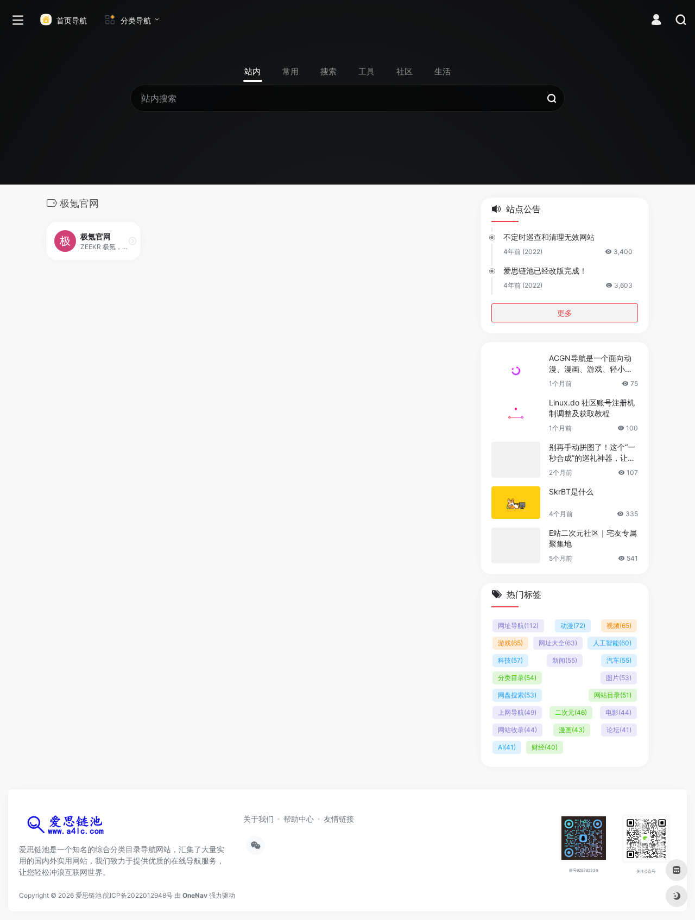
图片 (618, 678)
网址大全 (558, 643)
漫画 (572, 730)
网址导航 (518, 625)
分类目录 (517, 678)
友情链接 (339, 818)
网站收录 (517, 730)
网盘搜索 (517, 695)
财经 (545, 747)
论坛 (618, 730)
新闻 (564, 660)
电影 (618, 712)
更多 (564, 313)
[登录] (656, 21)
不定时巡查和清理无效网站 (549, 237)
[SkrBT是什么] (515, 502)
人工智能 (612, 643)
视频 (618, 625)
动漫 (572, 625)
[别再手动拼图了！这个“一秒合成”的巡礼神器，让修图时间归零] (515, 460)
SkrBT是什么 (571, 491)
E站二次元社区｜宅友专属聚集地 (593, 538)
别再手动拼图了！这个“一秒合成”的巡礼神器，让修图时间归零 (592, 453)
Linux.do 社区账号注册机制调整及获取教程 (592, 408)
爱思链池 (88, 895)
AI (507, 747)
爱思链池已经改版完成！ (545, 270)
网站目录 (612, 695)
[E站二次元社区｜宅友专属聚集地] (515, 545)
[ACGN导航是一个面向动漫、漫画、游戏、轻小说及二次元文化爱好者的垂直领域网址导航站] (515, 371)
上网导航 (517, 712)
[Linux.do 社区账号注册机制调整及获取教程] (515, 415)
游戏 (510, 643)
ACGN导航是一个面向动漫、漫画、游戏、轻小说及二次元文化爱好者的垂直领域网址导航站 (591, 364)
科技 (510, 660)
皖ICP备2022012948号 (138, 895)
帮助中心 (298, 818)
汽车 (618, 660)
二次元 (571, 712)
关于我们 (258, 818)
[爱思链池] (68, 827)
